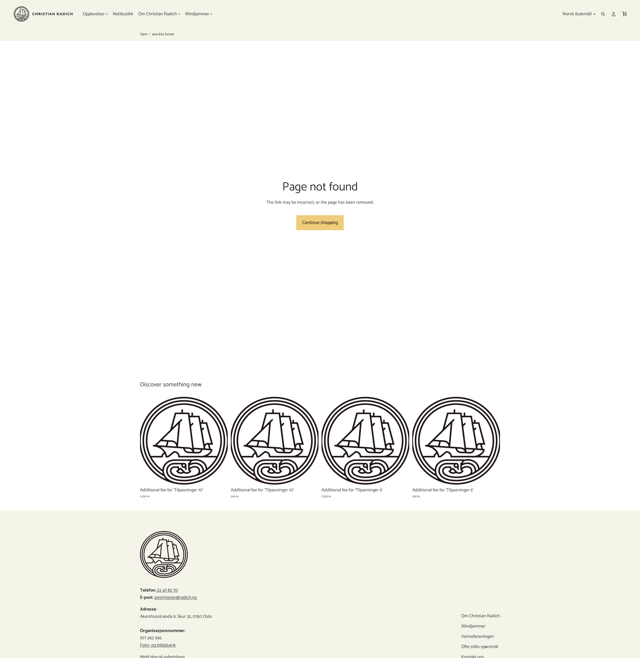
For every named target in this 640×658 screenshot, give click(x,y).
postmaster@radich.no (175, 597)
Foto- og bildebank (158, 645)
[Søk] (603, 13)
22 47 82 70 (167, 590)
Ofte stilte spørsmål (479, 647)
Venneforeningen (477, 636)
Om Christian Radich (480, 616)
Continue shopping (320, 222)
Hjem (144, 34)
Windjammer (473, 626)
